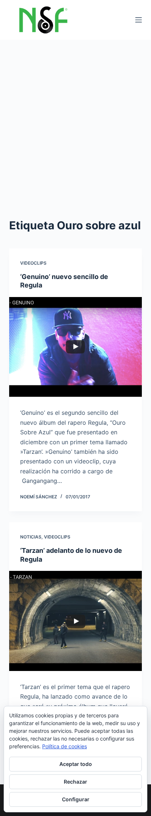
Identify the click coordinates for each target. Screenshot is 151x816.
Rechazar (75, 781)
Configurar (75, 799)
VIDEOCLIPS (33, 263)
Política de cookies (64, 746)
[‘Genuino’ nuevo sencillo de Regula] (75, 347)
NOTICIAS (30, 537)
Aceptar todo (75, 764)
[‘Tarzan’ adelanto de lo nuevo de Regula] (75, 621)
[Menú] (138, 20)
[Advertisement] (75, 119)
